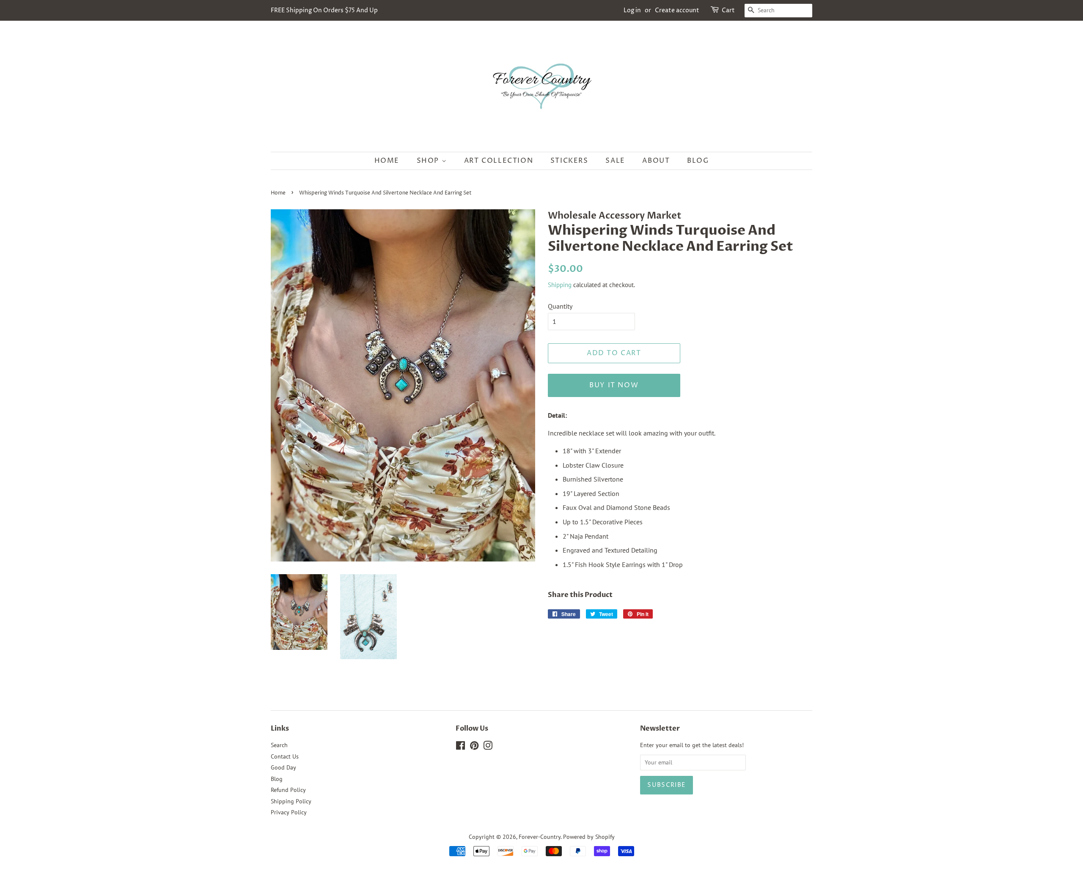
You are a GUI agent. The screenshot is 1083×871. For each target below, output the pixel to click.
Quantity (560, 306)
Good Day (283, 767)
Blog (698, 160)
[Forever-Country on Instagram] (487, 747)
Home (386, 160)
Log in (632, 10)
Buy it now (613, 385)
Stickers (569, 160)
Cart (728, 10)
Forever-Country (540, 837)
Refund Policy (288, 790)
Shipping (560, 285)
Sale (615, 160)
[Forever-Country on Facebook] (460, 747)
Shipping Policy (291, 801)
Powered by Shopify (589, 837)
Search (279, 745)
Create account (677, 10)
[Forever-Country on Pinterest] (474, 747)
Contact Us (285, 756)
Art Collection (498, 160)
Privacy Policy (289, 812)
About (656, 160)
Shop (429, 160)
